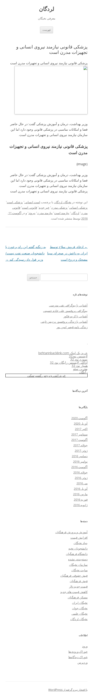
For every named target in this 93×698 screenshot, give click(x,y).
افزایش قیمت (79, 537)
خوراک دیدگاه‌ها (78, 657)
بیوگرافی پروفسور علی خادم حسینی (65, 311)
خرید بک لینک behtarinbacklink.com (63, 353)
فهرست (46, 29)
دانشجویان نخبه (78, 548)
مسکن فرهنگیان (78, 597)
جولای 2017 (80, 445)
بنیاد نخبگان (81, 543)
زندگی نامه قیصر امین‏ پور (72, 327)
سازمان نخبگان (78, 565)
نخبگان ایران (80, 603)
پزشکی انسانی (78, 208)
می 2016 (82, 483)
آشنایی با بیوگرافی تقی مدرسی (68, 305)
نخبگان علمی (80, 614)
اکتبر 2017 (81, 429)
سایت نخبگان (79, 570)
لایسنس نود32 (78, 356)
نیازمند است (61, 213)
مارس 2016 (80, 494)
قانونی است (29, 208)
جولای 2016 (80, 472)
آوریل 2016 (81, 489)
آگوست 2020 (79, 418)
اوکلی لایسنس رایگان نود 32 (69, 362)
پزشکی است (15, 202)
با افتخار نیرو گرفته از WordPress (68, 690)
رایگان (83, 372)
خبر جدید (44, 208)
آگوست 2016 (79, 467)
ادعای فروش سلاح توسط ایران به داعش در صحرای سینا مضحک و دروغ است (67, 253)
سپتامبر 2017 (79, 434)
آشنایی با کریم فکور (75, 316)
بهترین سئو (80, 369)
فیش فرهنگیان (79, 581)
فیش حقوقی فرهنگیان (74, 576)
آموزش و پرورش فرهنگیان (71, 532)
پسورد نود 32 (79, 359)
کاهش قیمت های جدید (74, 592)
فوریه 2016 (81, 499)
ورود (85, 646)
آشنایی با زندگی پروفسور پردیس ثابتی (64, 322)
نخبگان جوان (80, 608)
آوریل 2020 (81, 423)
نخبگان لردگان (62, 202)
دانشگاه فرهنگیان (77, 554)
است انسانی (32, 202)
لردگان (46, 8)
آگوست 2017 (79, 440)
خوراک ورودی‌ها (78, 652)
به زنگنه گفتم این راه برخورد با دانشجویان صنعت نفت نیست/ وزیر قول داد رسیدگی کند (25, 253)
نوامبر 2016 (80, 461)
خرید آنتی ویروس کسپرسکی (46, 375)
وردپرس (82, 662)
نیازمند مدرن (45, 213)
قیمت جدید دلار (78, 586)
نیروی (31, 213)
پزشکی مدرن (59, 208)
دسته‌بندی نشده (78, 559)
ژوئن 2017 (81, 451)
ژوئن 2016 (81, 478)
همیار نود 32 (80, 365)
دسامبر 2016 (80, 456)
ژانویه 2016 (80, 505)
